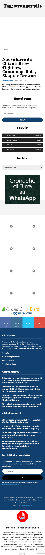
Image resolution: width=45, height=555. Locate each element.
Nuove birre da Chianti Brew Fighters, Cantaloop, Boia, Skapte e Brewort (19, 67)
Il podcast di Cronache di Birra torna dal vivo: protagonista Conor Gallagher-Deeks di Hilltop (22, 397)
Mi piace (38, 135)
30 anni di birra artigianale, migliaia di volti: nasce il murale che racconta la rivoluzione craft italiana (22, 380)
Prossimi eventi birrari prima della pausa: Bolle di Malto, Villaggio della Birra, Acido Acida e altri (21, 388)
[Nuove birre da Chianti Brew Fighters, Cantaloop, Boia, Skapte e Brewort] (22, 37)
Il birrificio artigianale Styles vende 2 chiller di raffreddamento (21, 421)
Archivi (22, 159)
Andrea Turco (7, 81)
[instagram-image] (11, 226)
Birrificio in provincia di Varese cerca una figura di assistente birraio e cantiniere (21, 434)
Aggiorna (21, 554)
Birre (6, 50)
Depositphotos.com (27, 505)
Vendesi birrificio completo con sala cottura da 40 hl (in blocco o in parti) (20, 427)
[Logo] (20, 311)
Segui (39, 140)
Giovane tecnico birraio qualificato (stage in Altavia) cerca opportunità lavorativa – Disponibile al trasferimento (20, 444)
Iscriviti (23, 120)
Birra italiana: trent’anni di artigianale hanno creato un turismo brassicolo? (22, 405)
